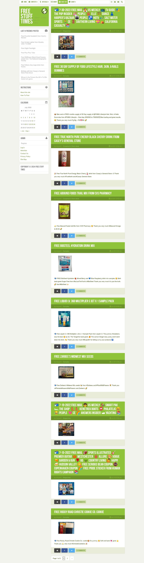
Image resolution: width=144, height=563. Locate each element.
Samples (66, 76)
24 (34, 124)
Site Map (23, 159)
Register (24, 143)
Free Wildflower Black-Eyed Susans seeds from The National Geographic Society (33, 59)
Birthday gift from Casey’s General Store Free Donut (33, 72)
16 (32, 121)
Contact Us (24, 153)
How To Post (24, 95)
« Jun (22, 131)
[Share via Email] (57, 56)
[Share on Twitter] (72, 56)
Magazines (67, 31)
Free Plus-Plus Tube (28, 52)
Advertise (23, 150)
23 (32, 124)
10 (34, 117)
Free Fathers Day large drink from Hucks (32, 66)
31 (34, 127)
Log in (22, 147)
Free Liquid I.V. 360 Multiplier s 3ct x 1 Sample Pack (84, 301)
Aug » (28, 131)
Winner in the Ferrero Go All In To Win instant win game (34, 78)
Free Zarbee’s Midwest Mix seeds (73, 356)
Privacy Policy (25, 156)
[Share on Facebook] (64, 56)
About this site (25, 92)
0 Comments (81, 57)
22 (30, 124)
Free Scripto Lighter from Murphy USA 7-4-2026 (32, 43)
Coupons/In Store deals (71, 146)
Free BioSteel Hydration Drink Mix (74, 246)
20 (26, 124)
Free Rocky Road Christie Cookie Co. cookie (79, 512)
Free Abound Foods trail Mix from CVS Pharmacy (83, 193)
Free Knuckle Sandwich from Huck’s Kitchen (33, 37)
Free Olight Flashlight (28, 48)
